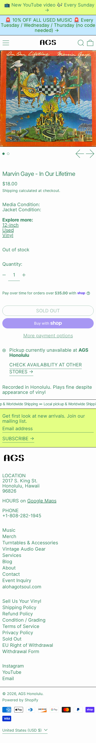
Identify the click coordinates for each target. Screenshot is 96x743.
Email (8, 678)
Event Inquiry (16, 580)
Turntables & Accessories (30, 542)
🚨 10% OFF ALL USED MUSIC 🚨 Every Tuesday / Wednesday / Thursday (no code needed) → (48, 25)
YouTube (11, 672)
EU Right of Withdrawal (27, 645)
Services (11, 555)
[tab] (3, 154)
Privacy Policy (17, 632)
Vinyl (7, 235)
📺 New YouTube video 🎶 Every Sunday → (49, 7)
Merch (9, 536)
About (9, 568)
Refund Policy (17, 614)
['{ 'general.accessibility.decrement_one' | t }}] (4, 275)
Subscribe (15, 438)
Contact (11, 574)
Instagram (13, 665)
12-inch (10, 225)
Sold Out (11, 639)
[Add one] (24, 275)
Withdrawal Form (20, 651)
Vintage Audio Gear (23, 549)
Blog (7, 561)
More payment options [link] (48, 335)
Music (8, 530)
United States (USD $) (22, 730)
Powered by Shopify (20, 700)
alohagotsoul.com (21, 587)
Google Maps (41, 501)
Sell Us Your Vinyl (21, 601)
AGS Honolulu (30, 693)
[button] (80, 43)
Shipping (10, 190)
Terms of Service (20, 626)
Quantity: (12, 264)
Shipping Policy (19, 607)
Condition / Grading (23, 620)
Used (8, 230)
